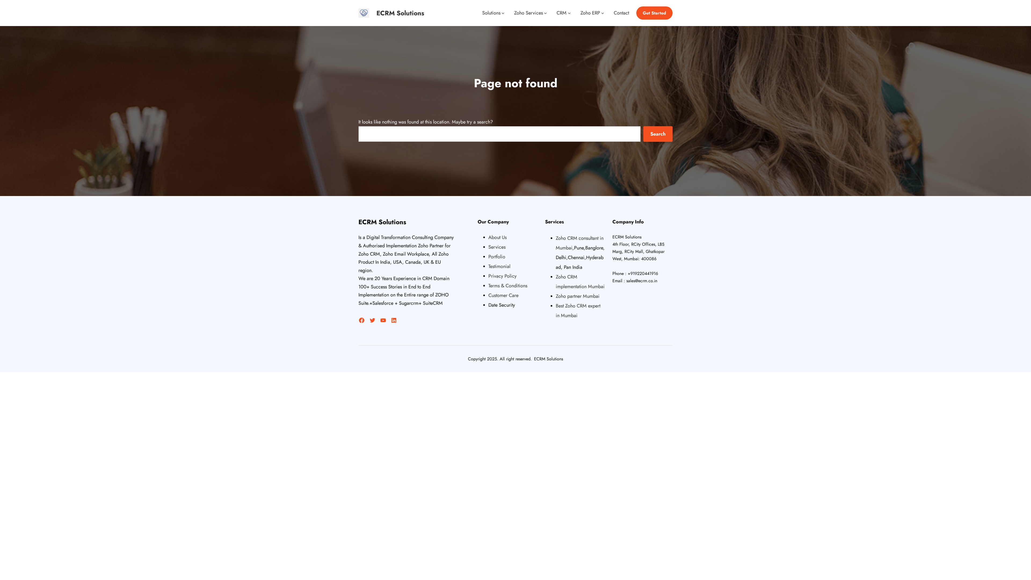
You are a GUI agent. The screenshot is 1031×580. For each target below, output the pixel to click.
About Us (497, 237)
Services (497, 247)
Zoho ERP (590, 12)
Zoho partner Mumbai (578, 296)
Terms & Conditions (507, 285)
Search (658, 133)
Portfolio (496, 256)
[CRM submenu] (569, 13)
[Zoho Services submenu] (545, 13)
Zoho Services (528, 12)
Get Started (654, 13)
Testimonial (499, 266)
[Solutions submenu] (503, 13)
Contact (621, 12)
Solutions (491, 12)
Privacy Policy (502, 276)
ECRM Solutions (400, 13)
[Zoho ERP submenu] (602, 13)
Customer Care (503, 295)
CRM (562, 12)
